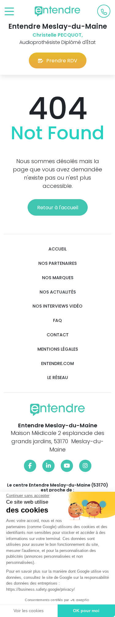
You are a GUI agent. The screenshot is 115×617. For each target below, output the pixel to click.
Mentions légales (57, 349)
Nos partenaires (57, 263)
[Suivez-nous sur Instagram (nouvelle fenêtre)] (85, 466)
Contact (58, 335)
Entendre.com (57, 363)
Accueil (57, 249)
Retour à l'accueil (57, 207)
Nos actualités (58, 292)
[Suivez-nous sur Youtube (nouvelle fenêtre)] (67, 466)
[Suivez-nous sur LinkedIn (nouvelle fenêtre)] (48, 466)
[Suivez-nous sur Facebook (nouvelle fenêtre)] (30, 466)
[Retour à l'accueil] (58, 11)
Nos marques (57, 277)
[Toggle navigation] (9, 11)
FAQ (57, 320)
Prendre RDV (61, 60)
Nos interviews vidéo (57, 306)
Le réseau (57, 377)
